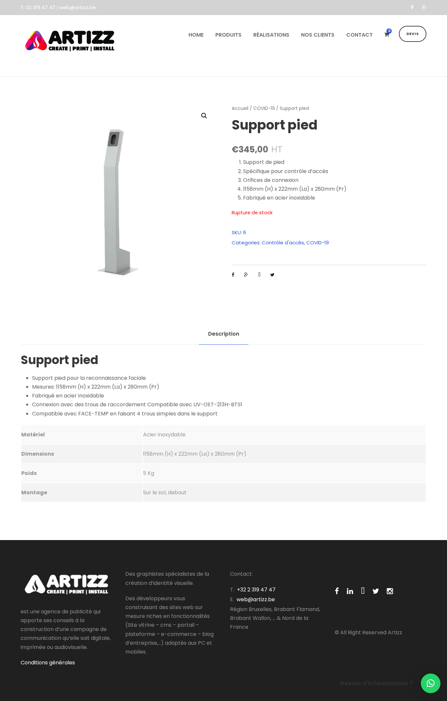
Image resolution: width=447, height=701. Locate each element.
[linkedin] (350, 591)
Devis (412, 33)
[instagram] (390, 591)
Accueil (240, 108)
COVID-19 (264, 108)
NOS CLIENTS (317, 35)
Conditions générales (48, 662)
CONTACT (359, 35)
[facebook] (412, 7)
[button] (430, 683)
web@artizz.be (256, 599)
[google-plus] (424, 7)
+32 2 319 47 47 (256, 589)
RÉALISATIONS (271, 35)
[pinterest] (363, 591)
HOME (196, 35)
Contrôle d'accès (283, 242)
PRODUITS (228, 35)
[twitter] (375, 591)
